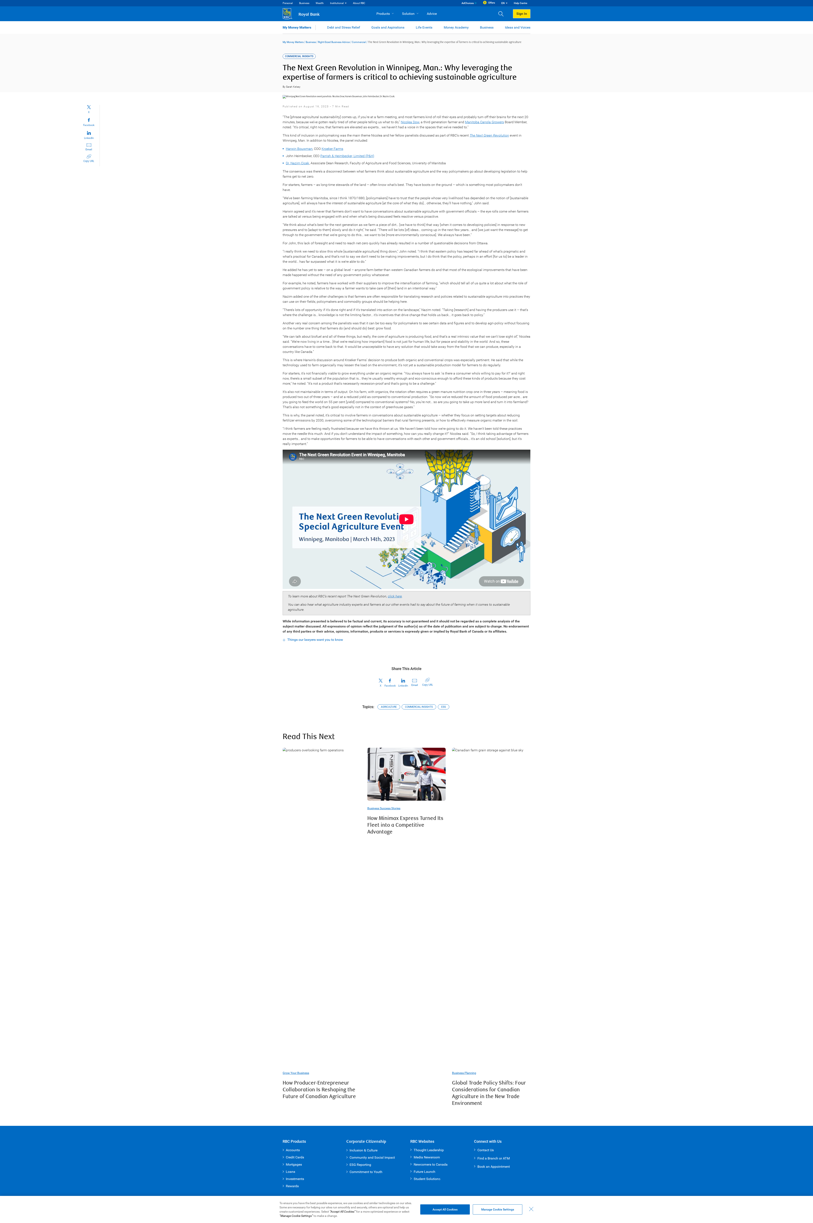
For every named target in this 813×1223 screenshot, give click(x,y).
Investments (295, 1179)
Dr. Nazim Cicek (297, 163)
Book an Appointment (493, 1167)
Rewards (292, 1186)
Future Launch (424, 1172)
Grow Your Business (296, 1073)
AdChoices (468, 3)
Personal (288, 3)
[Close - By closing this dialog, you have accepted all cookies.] (531, 1209)
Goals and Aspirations (387, 27)
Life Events (424, 27)
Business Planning (464, 1073)
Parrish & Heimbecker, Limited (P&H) (347, 156)
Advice (432, 14)
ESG (443, 706)
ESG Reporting (360, 1165)
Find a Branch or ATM (493, 1158)
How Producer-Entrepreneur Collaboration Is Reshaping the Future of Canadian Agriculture (319, 1090)
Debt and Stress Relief (343, 27)
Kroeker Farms (332, 149)
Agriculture (389, 706)
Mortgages (294, 1164)
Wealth (320, 3)
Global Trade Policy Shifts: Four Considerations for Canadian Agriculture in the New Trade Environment (489, 1093)
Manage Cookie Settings (497, 1209)
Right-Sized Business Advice (334, 42)
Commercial (359, 42)
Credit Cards (295, 1157)
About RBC (359, 3)
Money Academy (456, 27)
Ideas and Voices (517, 27)
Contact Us (485, 1150)
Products (383, 14)
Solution (408, 14)
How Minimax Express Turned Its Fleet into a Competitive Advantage (405, 825)
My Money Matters (297, 27)
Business (304, 3)
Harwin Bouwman (299, 149)
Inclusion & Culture (363, 1150)
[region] (406, 1209)
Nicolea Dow (410, 122)
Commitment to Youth (366, 1172)
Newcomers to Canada (431, 1164)
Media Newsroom (427, 1157)
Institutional (337, 3)
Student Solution (426, 1179)
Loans (290, 1172)
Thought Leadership (429, 1150)
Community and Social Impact (372, 1157)
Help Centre (520, 3)
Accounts (293, 1150)
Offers (491, 2)
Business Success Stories (383, 808)
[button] (502, 14)
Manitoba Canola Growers (484, 122)
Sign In (521, 14)
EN (503, 3)
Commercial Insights (419, 706)
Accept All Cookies (445, 1209)
